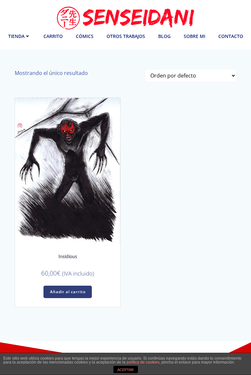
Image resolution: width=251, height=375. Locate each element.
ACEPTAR (125, 370)
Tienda (16, 36)
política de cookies (142, 362)
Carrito (53, 36)
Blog (164, 36)
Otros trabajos (126, 36)
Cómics (84, 36)
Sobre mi (194, 36)
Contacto (230, 36)
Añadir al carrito (68, 292)
